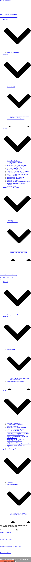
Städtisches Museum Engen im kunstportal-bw (19, 181)
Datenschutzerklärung (5, 553)
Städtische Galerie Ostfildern (14, 178)
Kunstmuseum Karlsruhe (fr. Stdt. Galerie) (18, 171)
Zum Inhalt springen (5, 0)
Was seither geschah (15, 117)
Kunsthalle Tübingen (12, 164)
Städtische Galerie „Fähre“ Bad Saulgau (17, 165)
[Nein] (15, 561)
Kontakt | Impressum (5, 532)
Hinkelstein (10, 220)
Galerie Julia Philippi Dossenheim (15, 172)
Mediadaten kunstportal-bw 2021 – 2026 (10, 546)
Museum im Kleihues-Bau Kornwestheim (17, 174)
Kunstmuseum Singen (12, 180)
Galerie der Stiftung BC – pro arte (15, 166)
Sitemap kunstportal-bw (13, 52)
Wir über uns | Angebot (6, 539)
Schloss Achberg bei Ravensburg (15, 177)
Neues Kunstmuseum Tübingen (15, 162)
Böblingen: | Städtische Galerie (15, 168)
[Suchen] (17, 530)
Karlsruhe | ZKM (11, 186)
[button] (17, 36)
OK (1, 561)
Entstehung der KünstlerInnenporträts (19, 116)
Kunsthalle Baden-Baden (13, 161)
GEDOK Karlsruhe (12, 175)
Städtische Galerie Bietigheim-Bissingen (17, 169)
